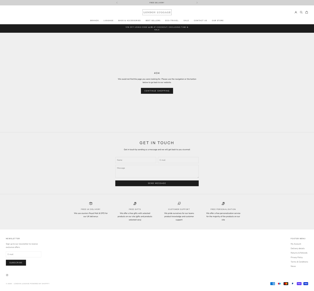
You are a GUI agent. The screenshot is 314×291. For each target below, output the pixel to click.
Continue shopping (157, 91)
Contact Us (200, 20)
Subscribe (15, 262)
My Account (296, 244)
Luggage (108, 20)
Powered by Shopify (40, 284)
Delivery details (298, 248)
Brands (94, 20)
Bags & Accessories (129, 20)
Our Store (218, 20)
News (293, 266)
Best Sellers (153, 20)
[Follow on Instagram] (7, 275)
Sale (186, 20)
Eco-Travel (172, 20)
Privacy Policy (297, 257)
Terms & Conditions (299, 261)
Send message (157, 183)
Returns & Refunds (299, 253)
